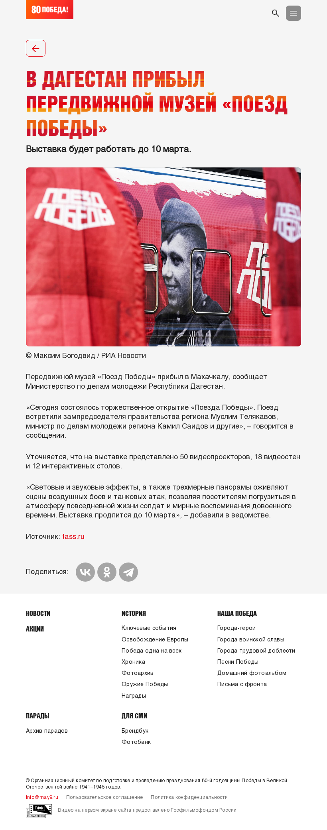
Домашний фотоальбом (251, 673)
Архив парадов (47, 731)
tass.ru (73, 537)
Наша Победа (237, 613)
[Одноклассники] (106, 572)
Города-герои (236, 628)
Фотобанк (136, 742)
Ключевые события (149, 628)
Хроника (133, 662)
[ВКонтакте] (85, 572)
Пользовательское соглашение (104, 797)
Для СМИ (134, 715)
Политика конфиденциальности (189, 797)
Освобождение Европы (155, 640)
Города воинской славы (250, 640)
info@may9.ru (42, 797)
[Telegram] (128, 572)
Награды (134, 696)
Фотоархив (138, 673)
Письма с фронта (242, 684)
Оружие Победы (145, 684)
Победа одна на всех (151, 651)
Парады (37, 715)
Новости (38, 613)
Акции (35, 628)
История (134, 613)
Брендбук (135, 731)
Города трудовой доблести (256, 651)
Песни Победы (237, 662)
